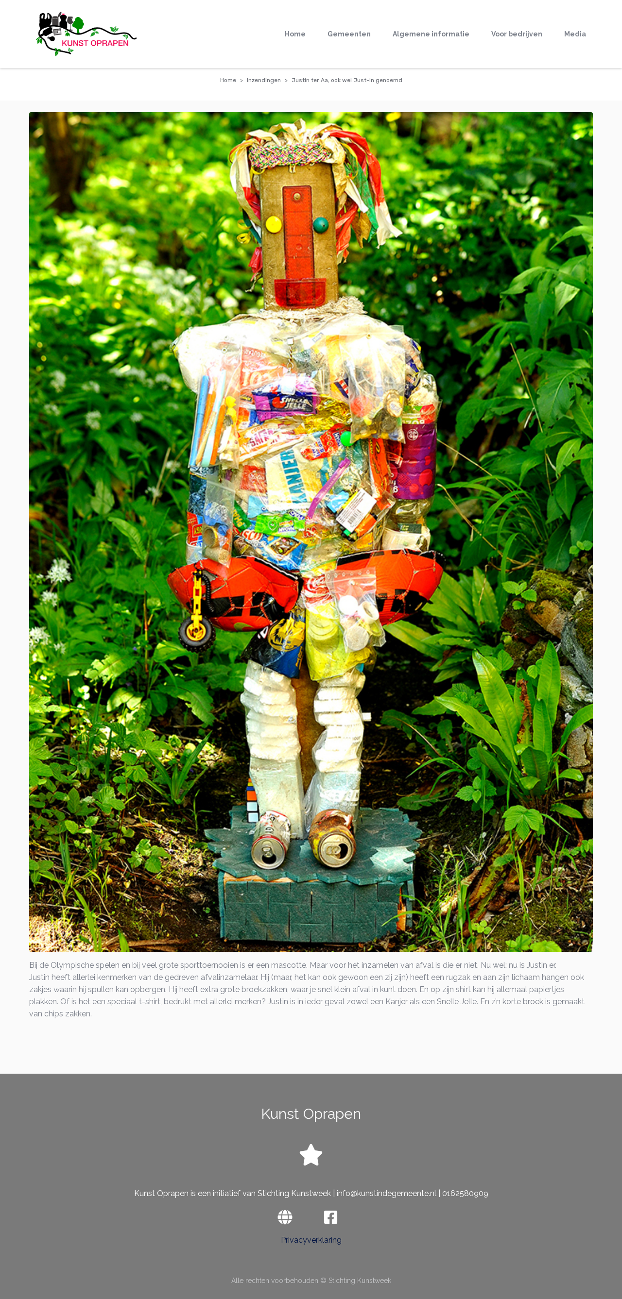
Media (575, 34)
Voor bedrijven (516, 34)
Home (295, 34)
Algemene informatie (431, 34)
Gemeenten (349, 34)
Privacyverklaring (311, 1240)
